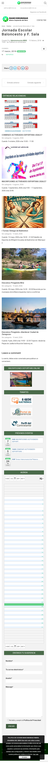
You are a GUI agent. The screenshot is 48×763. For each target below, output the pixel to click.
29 (42, 619)
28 (42, 615)
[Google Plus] (19, 68)
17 (42, 569)
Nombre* (9, 661)
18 (42, 573)
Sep (18, 478)
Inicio (3, 26)
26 (42, 606)
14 (42, 556)
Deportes (9, 54)
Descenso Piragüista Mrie (13, 283)
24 (42, 598)
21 (42, 585)
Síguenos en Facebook (38, 12)
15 (42, 561)
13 (42, 552)
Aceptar (24, 757)
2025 (8, 478)
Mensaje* (9, 687)
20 (42, 581)
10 (42, 540)
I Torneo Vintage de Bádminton (15, 231)
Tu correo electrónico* (15, 670)
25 (42, 602)
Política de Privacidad (32, 720)
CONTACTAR (41, 20)
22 (42, 590)
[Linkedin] (22, 68)
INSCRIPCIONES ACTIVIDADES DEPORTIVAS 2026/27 (24, 181)
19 (42, 577)
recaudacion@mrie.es (28, 8)
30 (42, 623)
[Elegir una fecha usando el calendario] (15, 478)
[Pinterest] (26, 68)
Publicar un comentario (17, 42)
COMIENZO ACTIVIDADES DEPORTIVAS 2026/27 (22, 135)
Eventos (9, 26)
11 (42, 544)
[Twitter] (15, 68)
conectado (22, 358)
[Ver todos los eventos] (43, 48)
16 (42, 565)
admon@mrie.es (10, 8)
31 (42, 627)
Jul (11, 478)
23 (42, 594)
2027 (22, 478)
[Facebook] (11, 68)
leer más (35, 754)
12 (42, 548)
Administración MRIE (19, 40)
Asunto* (9, 678)
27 (42, 610)
